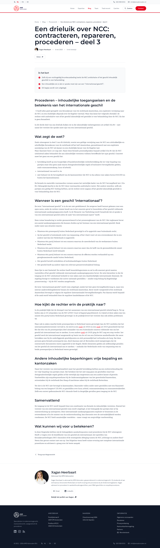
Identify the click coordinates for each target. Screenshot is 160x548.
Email (58, 491)
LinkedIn (70, 491)
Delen (39, 57)
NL (18, 2)
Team (96, 8)
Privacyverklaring (123, 523)
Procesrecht (53, 22)
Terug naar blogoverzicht (46, 455)
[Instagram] (19, 531)
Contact (141, 8)
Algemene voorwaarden (125, 517)
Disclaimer (120, 520)
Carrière (116, 8)
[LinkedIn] (15, 531)
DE (28, 2)
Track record (106, 8)
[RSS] (24, 531)
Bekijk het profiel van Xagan (62, 497)
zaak (81, 327)
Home (72, 8)
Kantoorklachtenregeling (125, 526)
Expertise (81, 8)
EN (23, 2)
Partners (120, 529)
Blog (89, 8)
